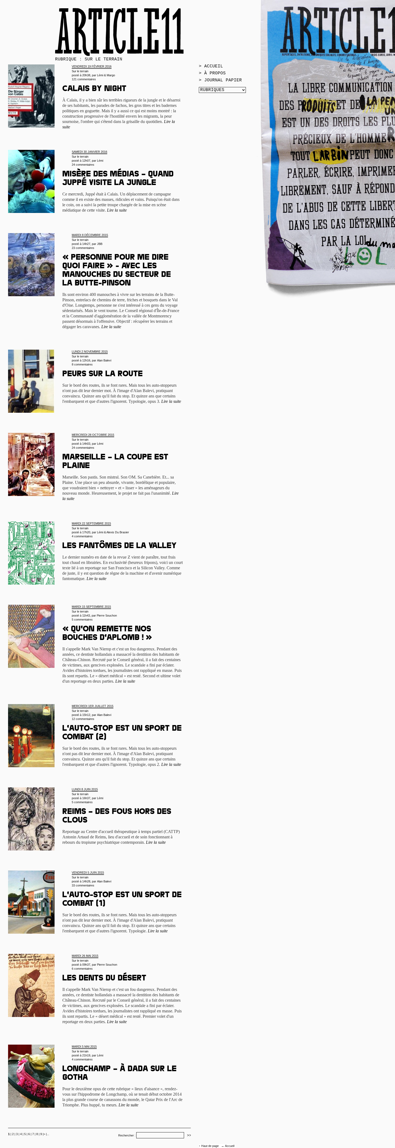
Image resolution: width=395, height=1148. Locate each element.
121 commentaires (84, 79)
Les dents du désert (104, 979)
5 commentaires (82, 619)
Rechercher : (126, 1135)
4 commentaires (82, 536)
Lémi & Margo (106, 75)
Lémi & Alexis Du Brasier (113, 532)
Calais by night (94, 89)
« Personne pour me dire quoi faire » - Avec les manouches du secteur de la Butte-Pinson (116, 271)
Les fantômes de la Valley (119, 546)
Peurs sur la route (102, 374)
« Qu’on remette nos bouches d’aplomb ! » (107, 634)
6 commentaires (82, 968)
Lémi (100, 160)
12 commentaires (83, 718)
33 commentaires (83, 885)
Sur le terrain (80, 71)
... (48, 1134)
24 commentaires (83, 164)
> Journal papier (220, 80)
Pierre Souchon (107, 615)
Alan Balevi (104, 360)
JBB (99, 243)
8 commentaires (82, 364)
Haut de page (210, 1145)
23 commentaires (83, 247)
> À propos (212, 73)
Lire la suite (117, 210)
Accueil (229, 1145)
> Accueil (211, 66)
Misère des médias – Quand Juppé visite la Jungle (118, 179)
